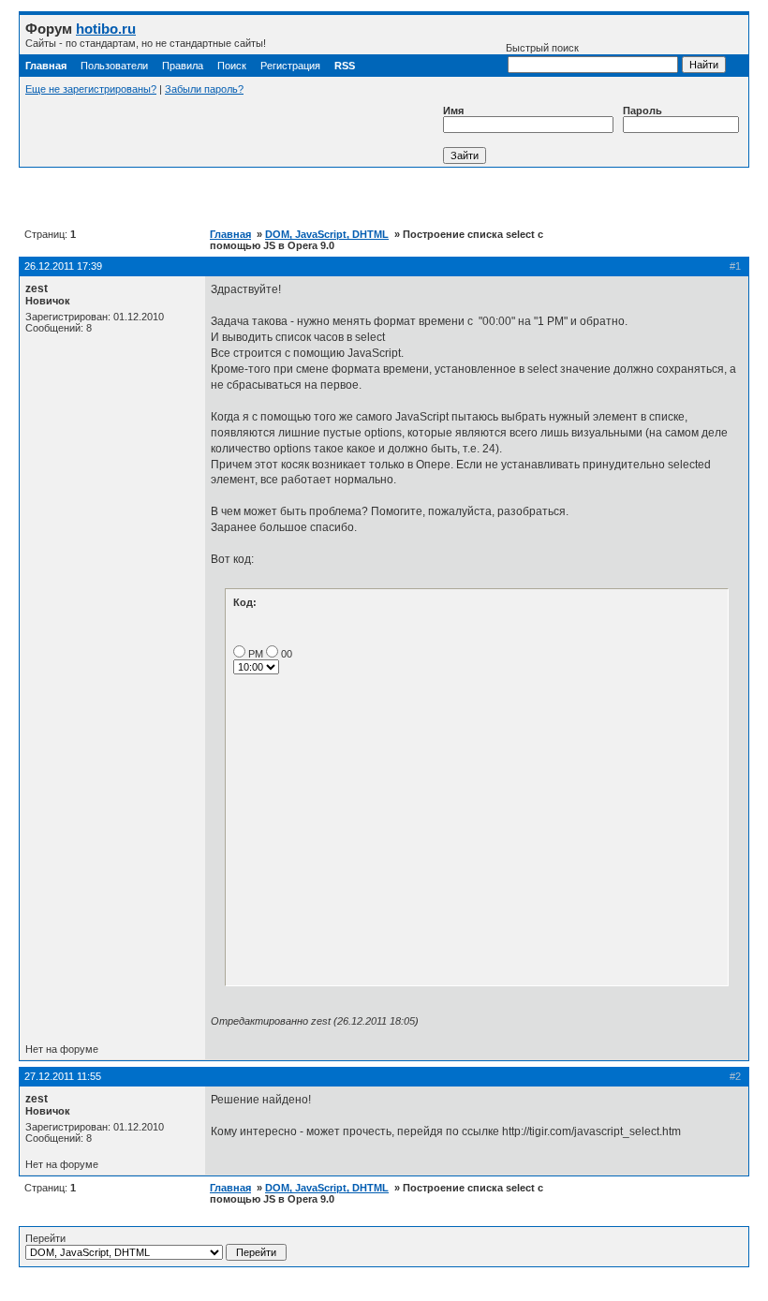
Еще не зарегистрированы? (90, 89)
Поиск (231, 65)
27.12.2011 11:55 (62, 1076)
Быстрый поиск (542, 47)
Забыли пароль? (204, 89)
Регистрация (290, 65)
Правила (182, 65)
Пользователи (114, 65)
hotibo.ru (106, 29)
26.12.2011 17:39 (63, 266)
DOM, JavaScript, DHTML (327, 234)
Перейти (45, 1238)
